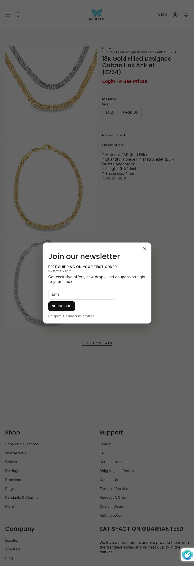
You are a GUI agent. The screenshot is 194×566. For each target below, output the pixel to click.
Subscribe (61, 306)
